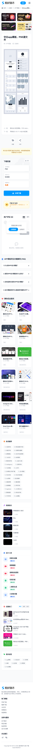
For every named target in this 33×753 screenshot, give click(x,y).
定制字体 (19, 464)
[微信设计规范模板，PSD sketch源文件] (24, 351)
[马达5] (7, 542)
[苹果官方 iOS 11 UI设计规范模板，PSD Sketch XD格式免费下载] (7, 636)
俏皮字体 (8, 450)
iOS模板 (18, 496)
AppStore (8, 489)
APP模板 (17, 8)
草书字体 (18, 485)
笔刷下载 (4, 704)
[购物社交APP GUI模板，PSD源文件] (8, 329)
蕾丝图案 (18, 482)
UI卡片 (17, 468)
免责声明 (4, 726)
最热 (28, 217)
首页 (4, 8)
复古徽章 (17, 478)
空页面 (26, 659)
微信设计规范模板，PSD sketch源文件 (21, 128)
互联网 (16, 43)
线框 (7, 663)
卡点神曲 (8, 468)
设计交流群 (4, 728)
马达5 (15, 540)
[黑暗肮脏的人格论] (7, 512)
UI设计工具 (19, 461)
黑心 (14, 518)
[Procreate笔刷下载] (8, 26)
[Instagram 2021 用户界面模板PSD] (7, 629)
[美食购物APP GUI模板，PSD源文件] (24, 329)
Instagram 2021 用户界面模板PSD (20, 627)
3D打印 (3, 707)
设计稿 (15, 663)
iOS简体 (8, 478)
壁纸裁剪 (8, 492)
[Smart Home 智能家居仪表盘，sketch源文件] (8, 419)
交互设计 (17, 659)
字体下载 (4, 702)
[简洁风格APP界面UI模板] (8, 351)
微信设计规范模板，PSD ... (21, 641)
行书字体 (8, 496)
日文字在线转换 (19, 454)
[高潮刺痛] (7, 535)
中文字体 (8, 475)
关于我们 (4, 721)
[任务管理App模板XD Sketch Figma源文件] (7, 621)
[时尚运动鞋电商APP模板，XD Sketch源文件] (24, 396)
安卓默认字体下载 (10, 471)
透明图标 (8, 454)
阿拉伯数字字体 (19, 447)
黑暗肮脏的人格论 (18, 510)
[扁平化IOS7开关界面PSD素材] (7, 614)
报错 (28, 160)
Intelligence (9, 464)
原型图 (23, 663)
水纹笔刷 (17, 457)
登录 (23, 3)
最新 (24, 217)
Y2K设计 (8, 457)
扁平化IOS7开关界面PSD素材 (21, 613)
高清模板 (8, 485)
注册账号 (21, 229)
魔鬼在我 (15, 525)
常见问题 (4, 723)
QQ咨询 (19, 152)
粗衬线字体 (9, 461)
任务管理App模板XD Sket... (21, 619)
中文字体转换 (19, 475)
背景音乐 (4, 710)
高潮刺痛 (15, 533)
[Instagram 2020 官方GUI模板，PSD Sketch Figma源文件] (8, 396)
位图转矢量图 (19, 450)
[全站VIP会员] (24, 17)
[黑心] (7, 520)
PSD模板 (8, 666)
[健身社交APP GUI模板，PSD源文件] (8, 307)
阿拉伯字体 (18, 492)
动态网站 (4, 712)
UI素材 (10, 8)
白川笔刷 (22, 471)
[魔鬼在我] (7, 527)
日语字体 (8, 447)
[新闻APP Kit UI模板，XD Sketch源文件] (24, 374)
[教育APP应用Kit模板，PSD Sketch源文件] (8, 374)
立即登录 (13, 229)
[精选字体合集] (24, 26)
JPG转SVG (19, 489)
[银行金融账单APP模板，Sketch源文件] (24, 419)
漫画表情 (8, 482)
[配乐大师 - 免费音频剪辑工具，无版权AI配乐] (8, 17)
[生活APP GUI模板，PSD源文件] (24, 307)
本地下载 (18, 193)
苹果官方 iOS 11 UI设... (20, 634)
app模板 (8, 659)
